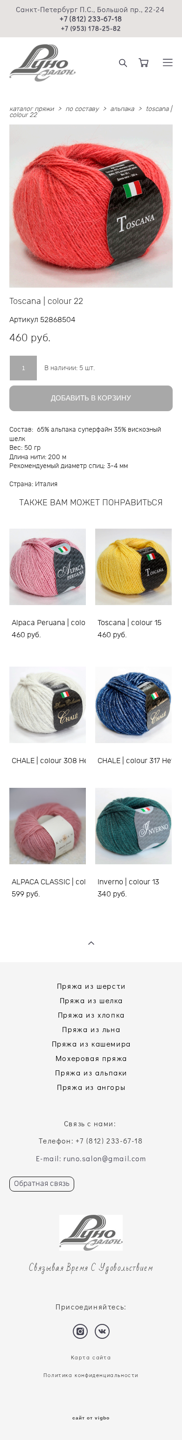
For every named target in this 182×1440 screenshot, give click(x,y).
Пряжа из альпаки (91, 1072)
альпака (122, 109)
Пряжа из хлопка (91, 1015)
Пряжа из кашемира (91, 1043)
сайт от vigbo (91, 1418)
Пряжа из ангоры (91, 1087)
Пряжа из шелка (91, 1000)
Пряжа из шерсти (91, 986)
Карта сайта (91, 1357)
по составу (81, 109)
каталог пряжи (31, 109)
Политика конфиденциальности (91, 1374)
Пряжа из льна (91, 1029)
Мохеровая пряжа (91, 1058)
